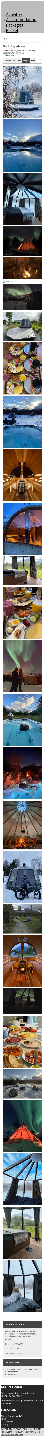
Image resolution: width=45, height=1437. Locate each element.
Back (8, 39)
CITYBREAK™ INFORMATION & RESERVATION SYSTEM (20, 1433)
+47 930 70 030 (15, 1395)
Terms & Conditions (13, 1353)
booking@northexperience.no (21, 1393)
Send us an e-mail (12, 1349)
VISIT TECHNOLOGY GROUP (16, 1429)
